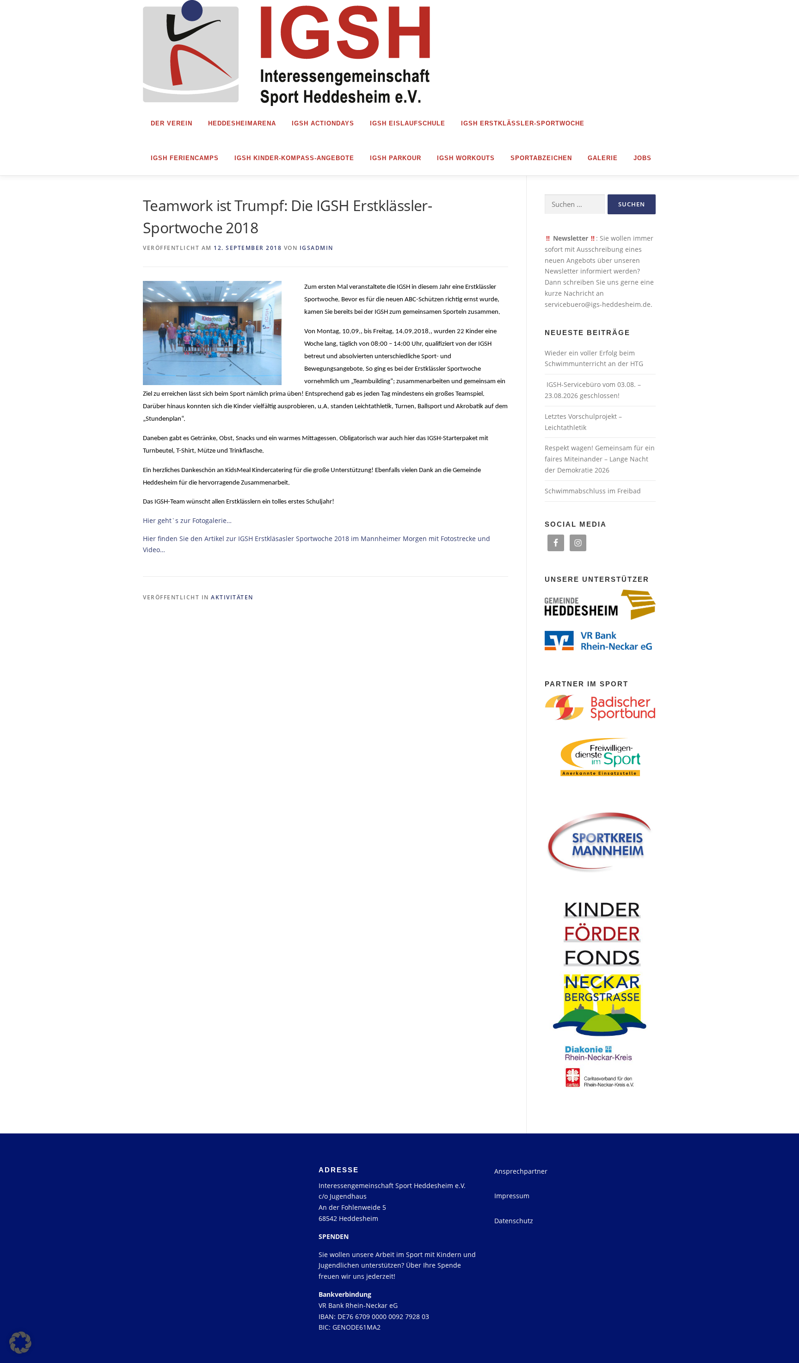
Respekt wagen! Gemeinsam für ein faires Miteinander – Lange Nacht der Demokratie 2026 (600, 458)
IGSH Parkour (395, 158)
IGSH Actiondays (323, 123)
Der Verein (171, 123)
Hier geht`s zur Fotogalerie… (187, 520)
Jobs (642, 158)
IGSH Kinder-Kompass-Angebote (294, 158)
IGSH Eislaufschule (407, 123)
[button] (20, 1342)
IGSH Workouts (466, 158)
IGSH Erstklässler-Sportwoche (522, 123)
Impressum (511, 1195)
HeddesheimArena (242, 123)
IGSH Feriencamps (185, 158)
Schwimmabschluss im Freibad (593, 490)
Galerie (603, 158)
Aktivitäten (232, 597)
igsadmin (316, 248)
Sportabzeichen (541, 158)
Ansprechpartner (520, 1171)
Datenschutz (513, 1220)
